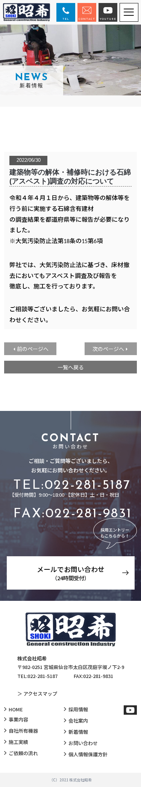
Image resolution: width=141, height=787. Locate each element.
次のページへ (108, 348)
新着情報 (78, 731)
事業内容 (18, 719)
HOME (16, 709)
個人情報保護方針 (88, 754)
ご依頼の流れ (23, 753)
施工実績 (18, 741)
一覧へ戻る (71, 367)
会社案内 (78, 720)
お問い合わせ (83, 743)
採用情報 (78, 709)
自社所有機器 (23, 730)
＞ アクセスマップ (37, 693)
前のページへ (33, 348)
